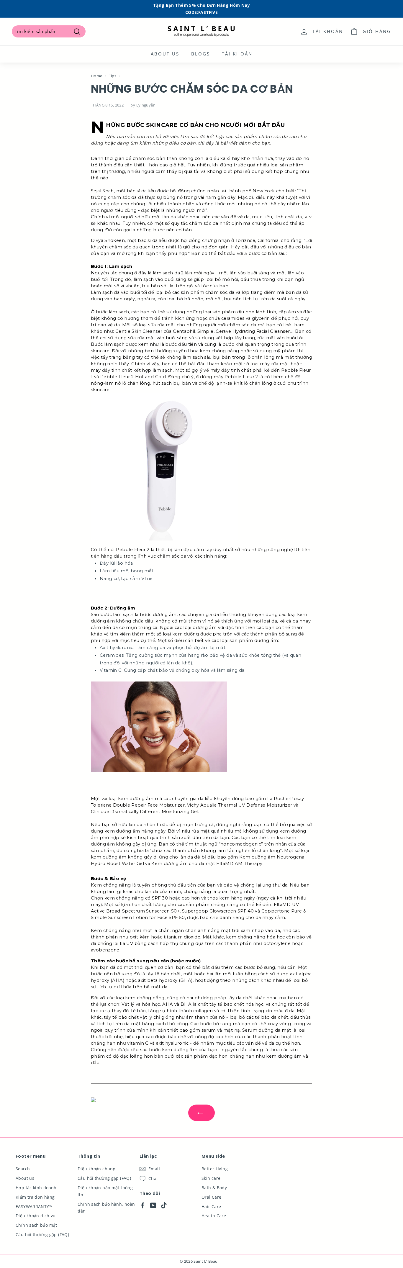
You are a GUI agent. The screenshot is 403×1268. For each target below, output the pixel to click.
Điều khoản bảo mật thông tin (105, 1191)
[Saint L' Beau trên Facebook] (143, 1204)
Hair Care (211, 1206)
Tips (113, 75)
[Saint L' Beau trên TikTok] (164, 1204)
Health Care (214, 1215)
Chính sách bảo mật (36, 1225)
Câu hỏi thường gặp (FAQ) (42, 1234)
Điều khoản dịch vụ (36, 1215)
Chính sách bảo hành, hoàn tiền (106, 1207)
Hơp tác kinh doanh (36, 1187)
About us (165, 54)
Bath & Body (214, 1187)
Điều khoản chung (96, 1169)
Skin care (211, 1178)
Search (23, 1169)
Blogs (200, 54)
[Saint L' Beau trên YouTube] (153, 1204)
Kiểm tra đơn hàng (35, 1197)
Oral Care (211, 1197)
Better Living (215, 1169)
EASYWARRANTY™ (34, 1206)
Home (96, 75)
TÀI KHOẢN (237, 54)
